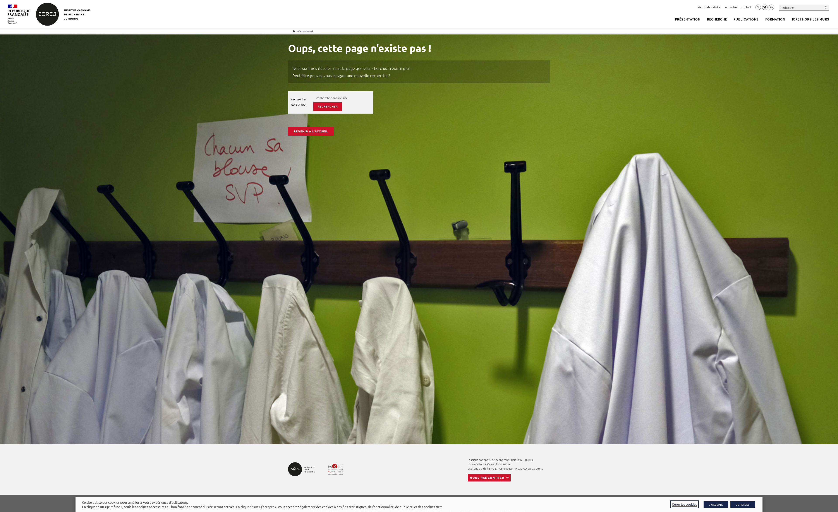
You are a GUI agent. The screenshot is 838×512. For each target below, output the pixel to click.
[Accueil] (294, 31)
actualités (731, 7)
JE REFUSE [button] (742, 504)
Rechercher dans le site (298, 101)
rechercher (328, 106)
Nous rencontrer (487, 477)
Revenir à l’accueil (311, 131)
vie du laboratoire (708, 7)
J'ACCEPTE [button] (716, 504)
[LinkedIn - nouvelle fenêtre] (771, 7)
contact (746, 7)
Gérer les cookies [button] (684, 504)
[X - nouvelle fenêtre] (758, 7)
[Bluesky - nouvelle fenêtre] (765, 7)
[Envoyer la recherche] (826, 7)
